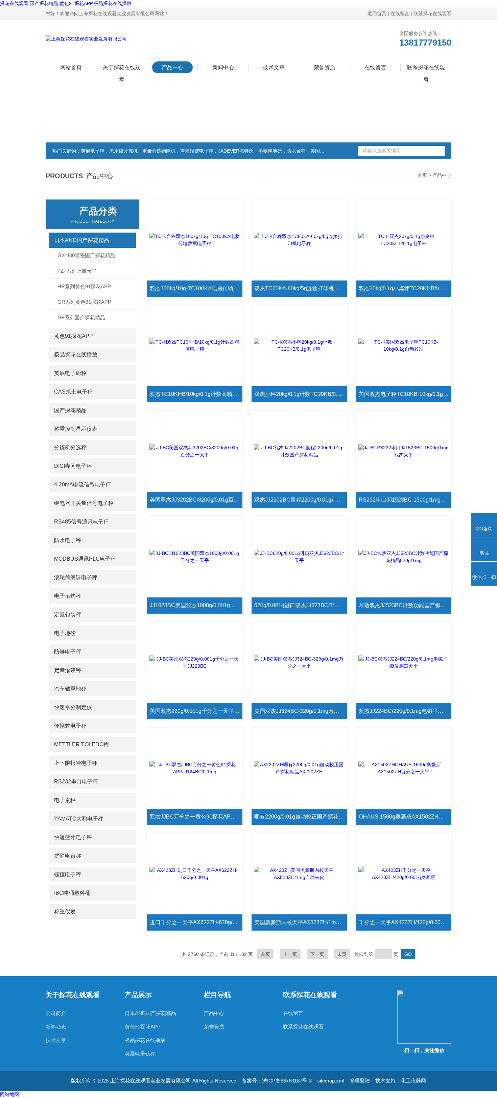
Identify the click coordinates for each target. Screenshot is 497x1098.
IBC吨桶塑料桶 (72, 893)
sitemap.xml (330, 1080)
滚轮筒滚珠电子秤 (75, 577)
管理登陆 (360, 1080)
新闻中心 (223, 67)
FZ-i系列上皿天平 (77, 271)
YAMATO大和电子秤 (78, 819)
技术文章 (274, 67)
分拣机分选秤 (70, 447)
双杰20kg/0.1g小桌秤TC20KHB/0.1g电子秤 (405, 288)
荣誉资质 (324, 67)
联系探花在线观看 (432, 13)
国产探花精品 (70, 410)
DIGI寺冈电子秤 (73, 466)
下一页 (317, 954)
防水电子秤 (67, 540)
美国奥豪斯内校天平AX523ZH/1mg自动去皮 (300, 922)
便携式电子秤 (70, 726)
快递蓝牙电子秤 (73, 837)
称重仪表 (65, 911)
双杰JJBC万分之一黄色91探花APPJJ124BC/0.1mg (196, 817)
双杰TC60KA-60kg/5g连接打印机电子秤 (300, 288)
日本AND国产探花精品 (81, 240)
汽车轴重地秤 (70, 689)
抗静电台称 (67, 856)
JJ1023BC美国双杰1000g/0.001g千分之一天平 (196, 605)
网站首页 (71, 67)
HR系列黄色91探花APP (84, 286)
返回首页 (377, 13)
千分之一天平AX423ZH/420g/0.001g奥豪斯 (405, 922)
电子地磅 (65, 633)
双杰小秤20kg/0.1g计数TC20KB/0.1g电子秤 (300, 394)
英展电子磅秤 (70, 373)
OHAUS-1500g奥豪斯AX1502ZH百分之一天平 (405, 817)
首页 (422, 175)
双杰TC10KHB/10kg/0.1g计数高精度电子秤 (196, 394)
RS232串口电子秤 (76, 781)
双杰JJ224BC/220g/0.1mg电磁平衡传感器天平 (405, 711)
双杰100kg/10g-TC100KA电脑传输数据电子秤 (196, 288)
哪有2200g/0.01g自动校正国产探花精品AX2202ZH (300, 817)
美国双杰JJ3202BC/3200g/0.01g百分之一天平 (196, 500)
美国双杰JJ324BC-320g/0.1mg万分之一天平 (300, 711)
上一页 (290, 954)
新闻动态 (56, 1026)
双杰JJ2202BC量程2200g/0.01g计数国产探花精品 (300, 500)
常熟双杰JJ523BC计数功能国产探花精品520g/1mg (405, 605)
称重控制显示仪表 (75, 429)
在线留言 (399, 13)
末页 (342, 954)
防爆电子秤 (67, 651)
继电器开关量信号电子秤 (84, 503)
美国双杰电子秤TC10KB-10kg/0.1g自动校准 (405, 394)
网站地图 (9, 1094)
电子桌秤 (65, 800)
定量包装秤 (67, 614)
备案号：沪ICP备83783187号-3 (277, 1080)
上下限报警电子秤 (75, 763)
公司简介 (56, 1013)
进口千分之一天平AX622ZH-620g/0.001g (196, 922)
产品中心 (172, 67)
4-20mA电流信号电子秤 (82, 484)
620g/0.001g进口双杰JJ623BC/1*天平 (300, 605)
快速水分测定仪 (73, 707)
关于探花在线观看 (122, 68)
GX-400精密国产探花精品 (86, 255)
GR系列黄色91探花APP (84, 302)
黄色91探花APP (73, 336)
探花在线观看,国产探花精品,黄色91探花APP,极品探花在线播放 (66, 3)
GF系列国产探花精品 (81, 317)
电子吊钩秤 (67, 596)
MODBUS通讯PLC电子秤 (85, 559)
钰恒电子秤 (67, 874)
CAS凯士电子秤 (73, 392)
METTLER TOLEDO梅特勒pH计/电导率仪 (86, 744)
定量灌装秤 (67, 670)
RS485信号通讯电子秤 (81, 522)
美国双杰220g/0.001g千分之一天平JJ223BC (196, 711)
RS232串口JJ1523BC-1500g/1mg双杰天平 (405, 500)
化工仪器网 (413, 1080)
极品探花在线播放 (75, 354)
